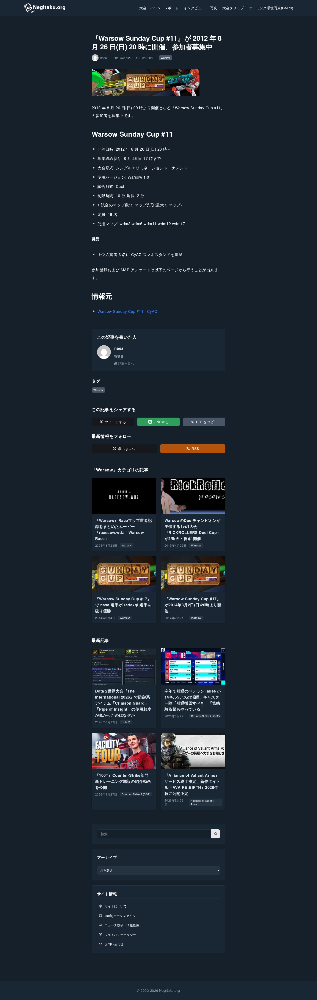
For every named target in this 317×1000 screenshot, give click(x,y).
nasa (119, 348)
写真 (213, 7)
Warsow (165, 57)
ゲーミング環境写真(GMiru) (271, 7)
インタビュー (194, 7)
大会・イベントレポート (158, 7)
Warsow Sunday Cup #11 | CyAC (127, 311)
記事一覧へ (126, 363)
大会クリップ (233, 7)
